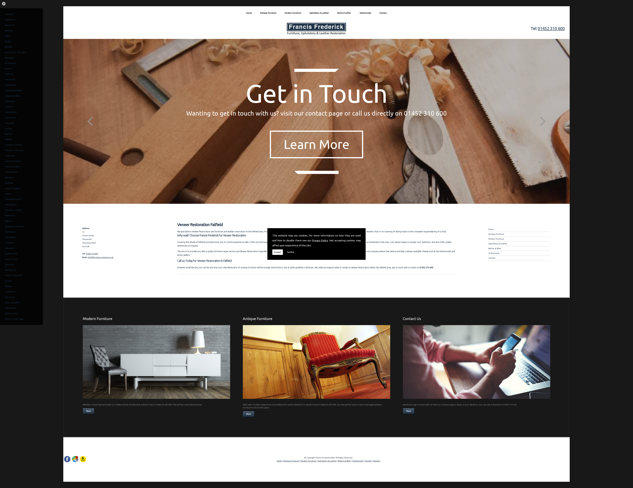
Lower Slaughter (12, 188)
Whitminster (10, 308)
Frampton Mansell (13, 145)
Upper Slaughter (12, 303)
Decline (290, 252)
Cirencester (10, 101)
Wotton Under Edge (14, 319)
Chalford (9, 74)
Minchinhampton (13, 199)
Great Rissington (12, 167)
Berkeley (9, 31)
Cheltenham (10, 85)
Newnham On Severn (14, 226)
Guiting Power (11, 172)
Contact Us (412, 319)
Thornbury (10, 297)
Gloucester (10, 156)
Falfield (8, 139)
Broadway (9, 58)
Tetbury (8, 286)
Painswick (9, 248)
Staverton (9, 264)
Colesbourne (11, 112)
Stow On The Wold (13, 275)
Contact (383, 13)
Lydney (8, 194)
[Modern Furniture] (156, 400)
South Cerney (11, 259)
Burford (8, 69)
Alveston (9, 14)
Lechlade (9, 183)
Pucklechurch (11, 254)
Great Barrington (13, 161)
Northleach (10, 232)
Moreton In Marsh (13, 210)
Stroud (8, 281)
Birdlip (8, 41)
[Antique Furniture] (316, 400)
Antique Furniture (268, 13)
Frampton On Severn (14, 150)
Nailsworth (10, 215)
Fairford (8, 134)
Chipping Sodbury (13, 96)
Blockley (9, 47)
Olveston (9, 243)
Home (249, 13)
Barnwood (10, 25)
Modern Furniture (293, 13)
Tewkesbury (10, 292)
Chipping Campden (13, 90)
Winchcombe (11, 313)
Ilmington (9, 177)
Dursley (8, 128)
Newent (8, 221)
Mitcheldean (10, 205)
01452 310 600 (551, 28)
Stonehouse (10, 270)
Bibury (8, 36)
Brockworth (10, 63)
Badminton (10, 20)
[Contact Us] (476, 400)
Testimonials (365, 13)
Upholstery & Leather (319, 13)
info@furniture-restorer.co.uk (100, 257)
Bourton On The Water (16, 52)
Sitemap (376, 461)
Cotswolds (9, 123)
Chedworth (10, 79)
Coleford (9, 107)
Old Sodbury (10, 237)
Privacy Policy (320, 240)
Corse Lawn (10, 118)
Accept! (277, 252)
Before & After (344, 13)
